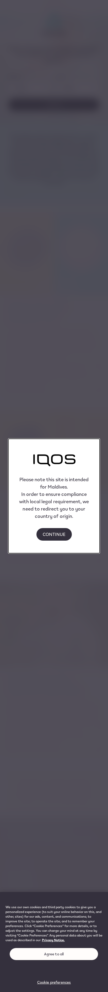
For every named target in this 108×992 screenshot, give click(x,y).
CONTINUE (54, 534)
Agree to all (54, 954)
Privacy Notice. (53, 940)
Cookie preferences (54, 982)
